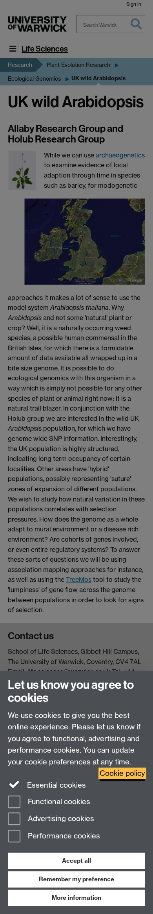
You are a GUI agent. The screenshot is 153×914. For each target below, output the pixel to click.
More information (76, 897)
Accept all (76, 860)
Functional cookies (58, 801)
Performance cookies (63, 836)
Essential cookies (55, 785)
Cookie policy (122, 773)
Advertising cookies (60, 818)
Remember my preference (76, 879)
